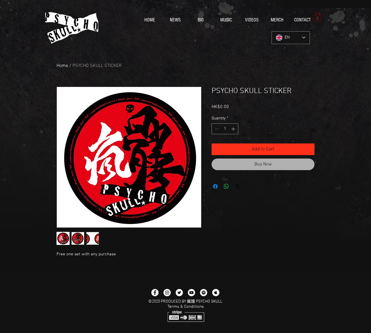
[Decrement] (216, 129)
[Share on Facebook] (215, 186)
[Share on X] (237, 186)
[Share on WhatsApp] (226, 186)
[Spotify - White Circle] (203, 292)
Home (62, 66)
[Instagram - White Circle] (167, 292)
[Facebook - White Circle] (155, 292)
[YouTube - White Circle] (191, 292)
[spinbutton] (225, 129)
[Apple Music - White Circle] (215, 292)
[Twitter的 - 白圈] (179, 292)
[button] (317, 17)
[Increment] (233, 129)
